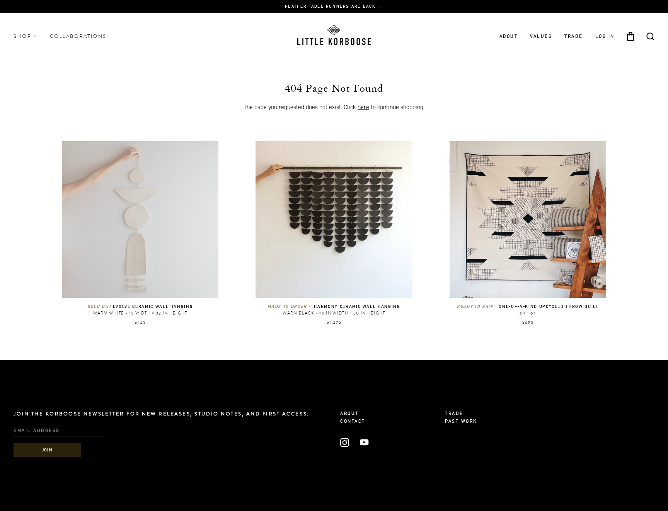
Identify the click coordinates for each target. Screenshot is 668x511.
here (363, 107)
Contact (352, 421)
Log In (605, 36)
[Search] (650, 37)
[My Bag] (630, 36)
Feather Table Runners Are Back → (334, 7)
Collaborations (78, 36)
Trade (573, 36)
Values (541, 36)
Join (47, 450)
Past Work (461, 421)
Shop (24, 36)
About (508, 36)
